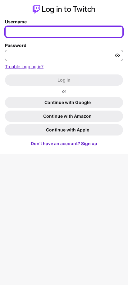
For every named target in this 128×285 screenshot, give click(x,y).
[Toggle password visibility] (117, 55)
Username (16, 21)
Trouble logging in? (24, 66)
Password (15, 45)
